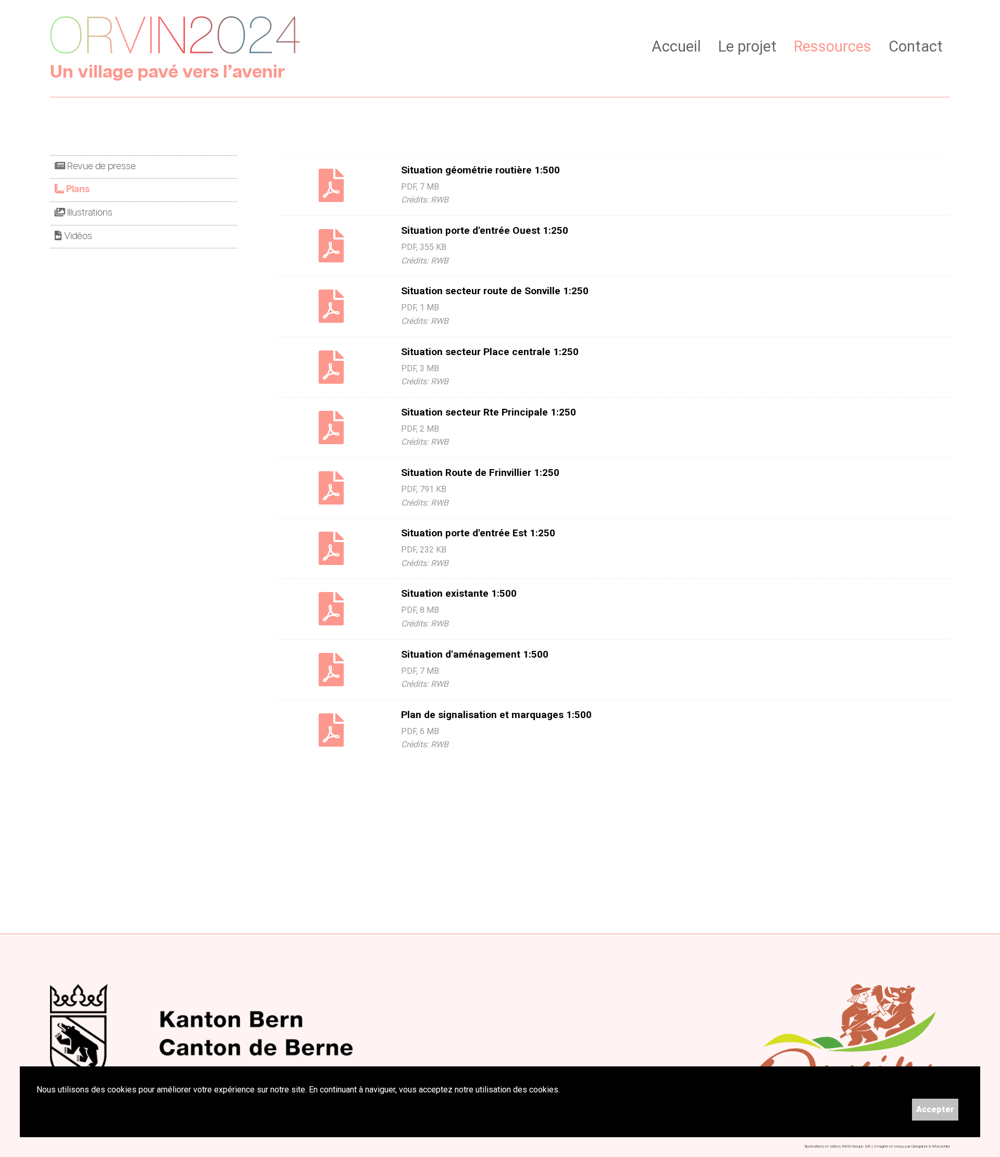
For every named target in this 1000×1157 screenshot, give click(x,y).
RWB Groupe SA (856, 1146)
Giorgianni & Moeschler (930, 1146)
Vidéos (77, 236)
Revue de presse (100, 166)
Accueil (676, 46)
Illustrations (89, 213)
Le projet (747, 46)
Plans (77, 189)
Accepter (935, 1109)
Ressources (832, 46)
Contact (916, 46)
